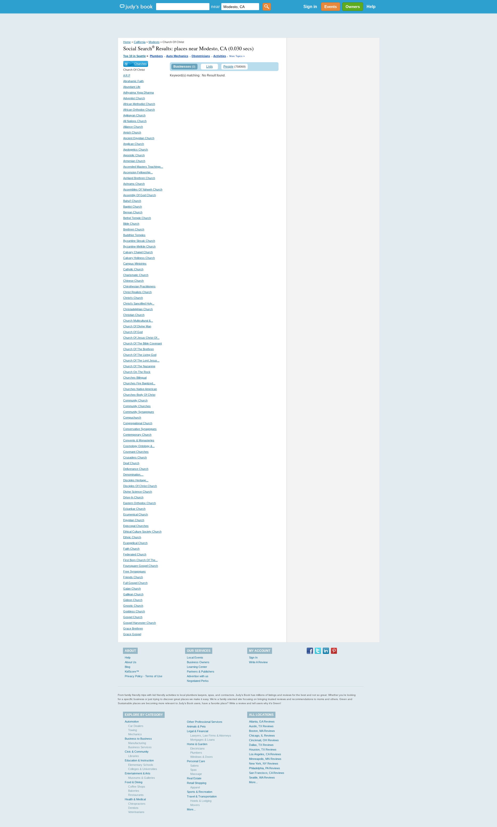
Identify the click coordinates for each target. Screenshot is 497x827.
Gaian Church (132, 588)
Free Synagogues (134, 571)
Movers (195, 805)
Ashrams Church (134, 183)
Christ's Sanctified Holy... (138, 303)
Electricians (197, 748)
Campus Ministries (135, 263)
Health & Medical (135, 799)
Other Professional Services (204, 721)
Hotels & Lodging (200, 800)
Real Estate (194, 778)
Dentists (133, 807)
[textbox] (182, 6)
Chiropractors (136, 803)
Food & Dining (133, 782)
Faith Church (131, 548)
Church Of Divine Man (137, 326)
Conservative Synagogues (140, 428)
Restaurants (136, 794)
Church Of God (133, 332)
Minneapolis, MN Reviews (265, 758)
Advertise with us (197, 676)
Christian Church (133, 314)
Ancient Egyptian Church (138, 138)
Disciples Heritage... (135, 480)
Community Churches (137, 406)
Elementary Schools (140, 764)
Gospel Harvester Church (139, 622)
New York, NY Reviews (263, 763)
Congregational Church (137, 423)
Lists (209, 66)
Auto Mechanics (177, 56)
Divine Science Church (137, 491)
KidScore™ (132, 671)
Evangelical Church (135, 543)
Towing (132, 730)
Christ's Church (133, 297)
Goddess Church (134, 611)
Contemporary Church (137, 434)
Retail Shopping (196, 782)
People (228, 66)
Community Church (135, 400)
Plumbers (156, 56)
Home (127, 42)
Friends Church (133, 577)
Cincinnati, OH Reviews (264, 740)
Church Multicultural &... (138, 320)
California (139, 42)
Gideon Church (132, 600)
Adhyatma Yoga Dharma (138, 92)
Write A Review (258, 662)
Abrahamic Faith (133, 81)
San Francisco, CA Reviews (266, 772)
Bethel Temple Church (137, 218)
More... (191, 809)
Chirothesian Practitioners (139, 286)
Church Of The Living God (139, 354)
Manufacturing (137, 743)
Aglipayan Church (134, 115)
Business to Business (138, 738)
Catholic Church (133, 269)
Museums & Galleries (141, 777)
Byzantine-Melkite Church (139, 246)
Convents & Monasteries (138, 440)
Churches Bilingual (135, 377)
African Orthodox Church (139, 109)
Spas (193, 769)
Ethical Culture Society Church (142, 531)
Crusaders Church (135, 457)
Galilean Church (133, 594)
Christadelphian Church (138, 309)
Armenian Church (134, 160)
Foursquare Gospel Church (140, 565)
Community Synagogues (138, 411)
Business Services (140, 747)
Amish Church (132, 132)
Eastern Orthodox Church (139, 503)
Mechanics (135, 734)
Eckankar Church (134, 508)
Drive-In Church (133, 497)
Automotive (132, 721)
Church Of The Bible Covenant (142, 343)
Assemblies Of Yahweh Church (142, 189)
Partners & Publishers (200, 671)
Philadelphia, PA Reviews (264, 768)
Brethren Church (133, 229)
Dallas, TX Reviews (261, 744)
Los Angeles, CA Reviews (265, 754)
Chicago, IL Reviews (262, 735)
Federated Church (134, 554)
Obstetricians (201, 56)
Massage (196, 773)
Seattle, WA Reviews (262, 777)
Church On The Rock (136, 371)
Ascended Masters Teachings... (143, 166)
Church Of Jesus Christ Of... (141, 337)
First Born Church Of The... (140, 560)
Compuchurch (132, 417)
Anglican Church (133, 143)
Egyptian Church (133, 520)
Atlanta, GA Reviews (262, 721)
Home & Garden (197, 744)
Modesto (154, 42)
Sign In (253, 657)
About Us (130, 662)
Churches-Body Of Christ (139, 394)
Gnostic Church (133, 605)
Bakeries (133, 790)
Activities (219, 56)
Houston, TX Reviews (262, 749)
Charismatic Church (135, 275)
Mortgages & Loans (202, 739)
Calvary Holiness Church (139, 257)
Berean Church (132, 212)
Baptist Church (132, 206)
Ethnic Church (132, 537)
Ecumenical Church (135, 514)
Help (371, 6)
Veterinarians (136, 812)
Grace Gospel (132, 634)
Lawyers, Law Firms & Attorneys (210, 735)
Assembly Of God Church (139, 195)
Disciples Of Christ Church (140, 485)
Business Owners (198, 662)
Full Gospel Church (135, 582)
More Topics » (237, 56)
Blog (127, 666)
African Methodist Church (139, 103)
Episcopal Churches (136, 525)
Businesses (182, 66)
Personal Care (196, 761)
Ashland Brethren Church (139, 178)
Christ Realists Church (137, 292)
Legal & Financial (197, 731)
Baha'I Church (132, 200)
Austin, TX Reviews (261, 726)
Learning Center (197, 666)
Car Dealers (135, 725)
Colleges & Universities (142, 769)
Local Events (195, 657)
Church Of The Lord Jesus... (141, 360)
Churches (140, 63)
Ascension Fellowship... (138, 172)
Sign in (310, 6)
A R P (126, 75)
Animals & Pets (196, 726)
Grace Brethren (133, 628)
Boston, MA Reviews (262, 730)
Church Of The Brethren (138, 349)
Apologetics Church (135, 149)
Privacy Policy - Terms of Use (143, 676)
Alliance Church (133, 126)
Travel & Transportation (202, 796)
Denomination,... (133, 474)
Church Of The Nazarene (139, 366)
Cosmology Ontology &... (139, 446)
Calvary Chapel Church (138, 252)
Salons (194, 765)
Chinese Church (133, 280)
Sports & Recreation (199, 791)
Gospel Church (132, 617)
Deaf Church (131, 463)
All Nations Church (135, 121)
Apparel (195, 787)
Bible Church (131, 223)
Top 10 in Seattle (134, 56)
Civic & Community (137, 751)
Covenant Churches (136, 451)
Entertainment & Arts (137, 773)
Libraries (133, 756)
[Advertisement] (248, 26)
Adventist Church (134, 98)
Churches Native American (140, 389)
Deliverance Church (135, 468)
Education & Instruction (139, 760)
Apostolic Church (134, 155)
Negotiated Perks (198, 680)
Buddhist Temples (134, 235)
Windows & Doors (201, 756)
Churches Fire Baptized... (139, 383)
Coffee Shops (136, 786)
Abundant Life (131, 86)
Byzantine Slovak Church (139, 240)
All (126, 63)
